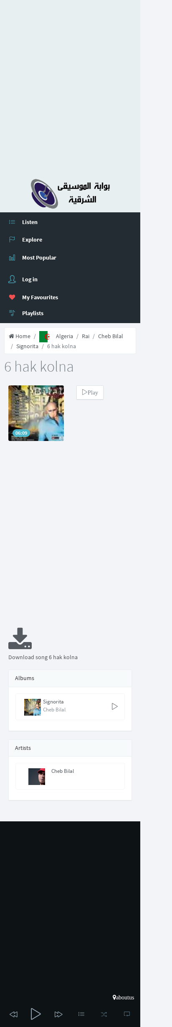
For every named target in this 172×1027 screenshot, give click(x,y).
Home (22, 336)
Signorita (27, 346)
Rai (85, 336)
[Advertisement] (86, 86)
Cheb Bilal (110, 336)
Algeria (64, 336)
